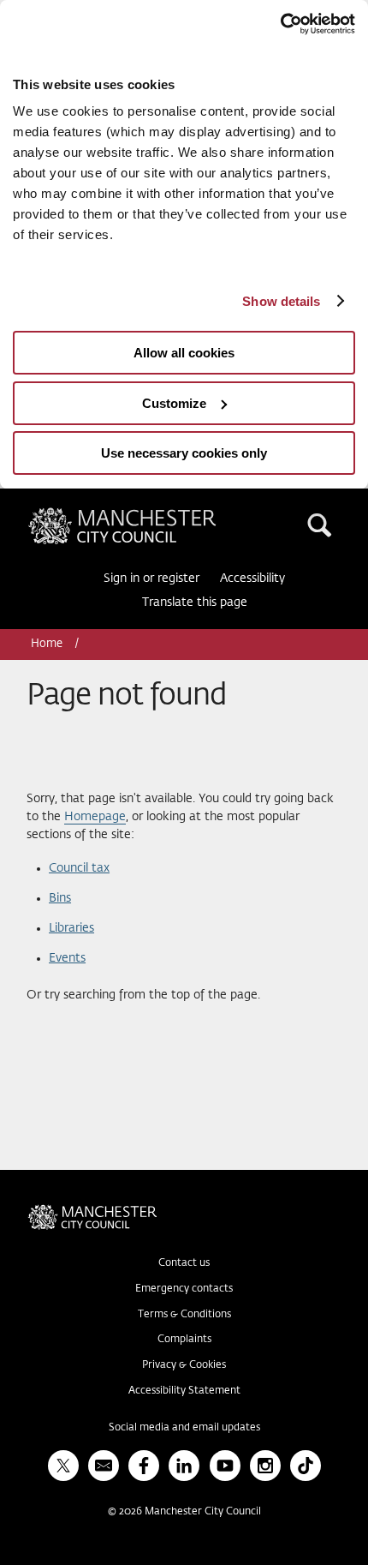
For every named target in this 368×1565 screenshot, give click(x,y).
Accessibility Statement (184, 1391)
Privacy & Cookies (184, 1365)
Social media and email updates (184, 1428)
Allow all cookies (184, 352)
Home (48, 644)
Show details (281, 301)
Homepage (95, 817)
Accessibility (252, 579)
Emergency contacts (184, 1289)
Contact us (184, 1263)
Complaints (184, 1339)
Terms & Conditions (184, 1315)
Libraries (71, 928)
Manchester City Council (151, 514)
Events (67, 958)
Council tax (79, 868)
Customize (174, 403)
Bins (60, 898)
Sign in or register (151, 579)
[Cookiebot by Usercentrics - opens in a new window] (280, 24)
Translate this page (194, 603)
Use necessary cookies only (184, 453)
